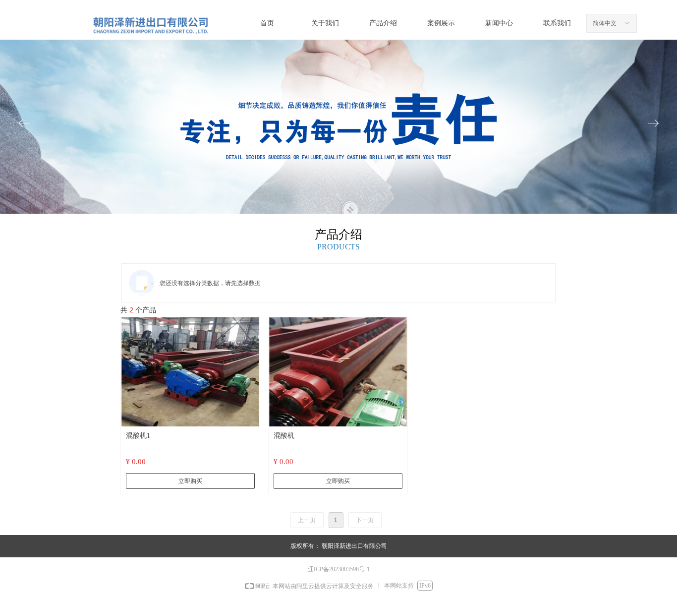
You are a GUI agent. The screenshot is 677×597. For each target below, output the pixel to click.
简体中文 (605, 23)
